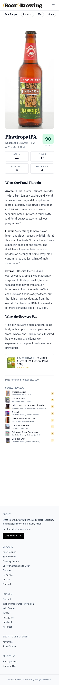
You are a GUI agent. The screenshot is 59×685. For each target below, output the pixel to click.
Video (51, 14)
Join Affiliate (9, 646)
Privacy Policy (10, 661)
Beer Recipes (9, 552)
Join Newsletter (13, 535)
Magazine (8, 575)
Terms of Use (9, 666)
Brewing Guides (11, 561)
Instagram (8, 617)
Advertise (8, 641)
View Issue (23, 367)
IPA (40, 14)
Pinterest (7, 626)
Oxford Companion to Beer (16, 565)
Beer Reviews (10, 556)
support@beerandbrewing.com (18, 603)
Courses (7, 570)
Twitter (6, 613)
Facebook (7, 622)
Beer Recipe (11, 14)
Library (6, 579)
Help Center (9, 608)
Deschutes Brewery (17, 142)
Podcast (27, 14)
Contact (7, 599)
